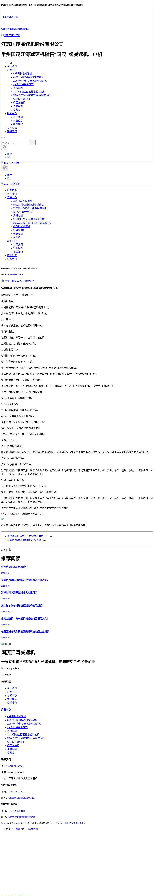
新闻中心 (12, 113)
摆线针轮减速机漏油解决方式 (22, 540)
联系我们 (12, 131)
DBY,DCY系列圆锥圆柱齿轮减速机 (32, 95)
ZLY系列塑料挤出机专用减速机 (30, 81)
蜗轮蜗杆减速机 (21, 99)
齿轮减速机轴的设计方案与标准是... (26, 536)
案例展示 (12, 128)
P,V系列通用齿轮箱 (23, 84)
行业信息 (18, 120)
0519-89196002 (16, 766)
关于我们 (12, 66)
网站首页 (12, 190)
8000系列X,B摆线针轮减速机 (28, 77)
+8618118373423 (16, 791)
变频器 (16, 109)
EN (9, 157)
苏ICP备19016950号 (15, 274)
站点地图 (33, 829)
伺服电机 (18, 106)
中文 (9, 154)
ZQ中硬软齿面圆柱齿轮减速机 (29, 91)
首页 (9, 62)
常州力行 (20, 829)
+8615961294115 (16, 811)
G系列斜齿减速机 (22, 73)
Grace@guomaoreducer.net (21, 797)
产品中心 (12, 70)
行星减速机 (19, 102)
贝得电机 (18, 88)
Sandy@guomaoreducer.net (21, 817)
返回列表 (6, 549)
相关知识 (18, 124)
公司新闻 (18, 117)
